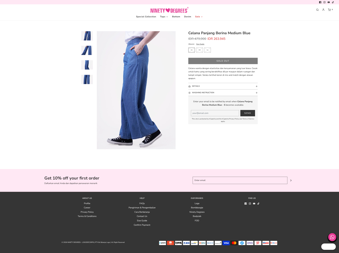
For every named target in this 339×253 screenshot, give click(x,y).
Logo (197, 203)
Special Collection (146, 16)
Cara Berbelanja (142, 212)
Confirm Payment (142, 225)
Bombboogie (197, 207)
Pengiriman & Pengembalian (142, 207)
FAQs (142, 203)
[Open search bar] (317, 9)
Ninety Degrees (197, 212)
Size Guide (200, 44)
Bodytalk (197, 216)
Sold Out (223, 60)
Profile (87, 203)
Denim (187, 16)
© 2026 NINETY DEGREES (71, 242)
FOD (197, 220)
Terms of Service (248, 119)
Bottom (176, 16)
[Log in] (323, 9)
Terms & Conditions (87, 216)
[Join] (291, 180)
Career (87, 207)
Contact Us (142, 216)
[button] (87, 39)
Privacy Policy (234, 119)
